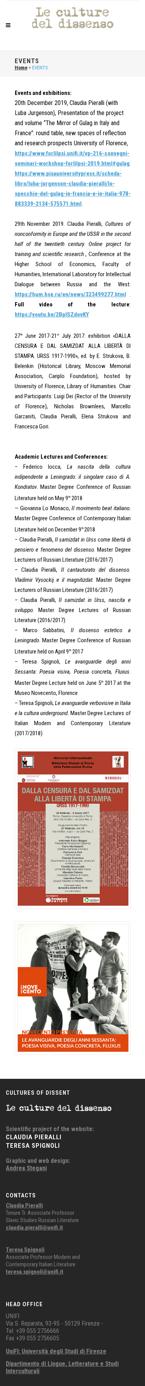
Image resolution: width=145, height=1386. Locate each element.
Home (21, 68)
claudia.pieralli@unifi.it (34, 1227)
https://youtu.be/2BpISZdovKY (52, 314)
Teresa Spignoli (25, 1249)
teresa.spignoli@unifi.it (34, 1271)
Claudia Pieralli (24, 1205)
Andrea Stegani (26, 1168)
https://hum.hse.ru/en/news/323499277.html (70, 294)
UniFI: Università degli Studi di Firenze (56, 1351)
